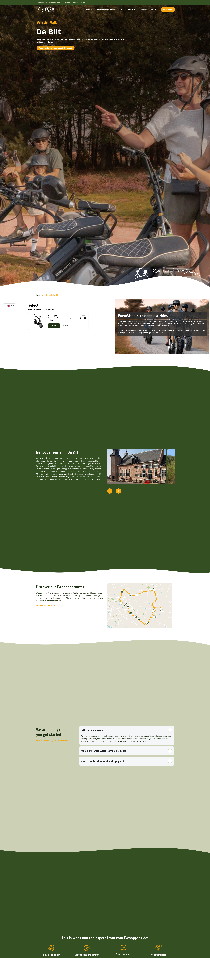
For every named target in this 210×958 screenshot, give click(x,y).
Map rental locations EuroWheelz (101, 9)
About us (132, 9)
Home (38, 295)
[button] (109, 491)
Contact (143, 9)
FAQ (121, 9)
